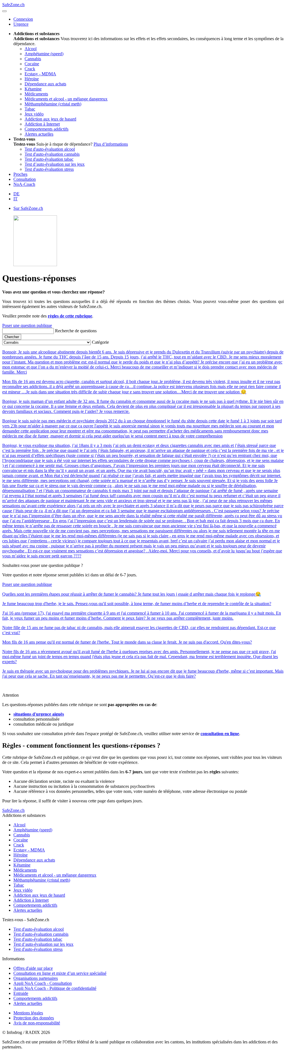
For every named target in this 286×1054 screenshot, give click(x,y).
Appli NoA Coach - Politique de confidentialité (54, 988)
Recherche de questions (76, 330)
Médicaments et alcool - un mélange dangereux (54, 875)
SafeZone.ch (13, 4)
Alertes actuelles (27, 910)
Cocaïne (20, 840)
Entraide (20, 993)
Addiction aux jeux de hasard (39, 895)
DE (16, 193)
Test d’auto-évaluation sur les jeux (43, 944)
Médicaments (25, 870)
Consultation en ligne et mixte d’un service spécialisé (59, 973)
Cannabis (21, 834)
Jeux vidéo (22, 890)
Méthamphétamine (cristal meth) (41, 880)
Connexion (23, 19)
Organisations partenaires (35, 978)
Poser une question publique (27, 325)
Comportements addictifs (35, 905)
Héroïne (20, 855)
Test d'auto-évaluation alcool (38, 929)
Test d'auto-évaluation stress (38, 949)
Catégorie (100, 342)
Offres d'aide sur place (33, 968)
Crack (18, 845)
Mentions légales (28, 1012)
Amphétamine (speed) (32, 829)
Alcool (19, 824)
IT (15, 198)
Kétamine (21, 865)
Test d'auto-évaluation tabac (37, 939)
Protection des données (33, 1018)
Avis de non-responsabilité (36, 1023)
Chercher (11, 337)
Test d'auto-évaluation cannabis (40, 934)
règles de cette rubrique (70, 316)
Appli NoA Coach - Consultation (42, 983)
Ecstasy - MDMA (29, 850)
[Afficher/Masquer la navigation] (4, 11)
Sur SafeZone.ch (28, 208)
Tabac (18, 885)
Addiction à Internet (31, 900)
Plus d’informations (111, 144)
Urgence (20, 24)
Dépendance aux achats (34, 860)
